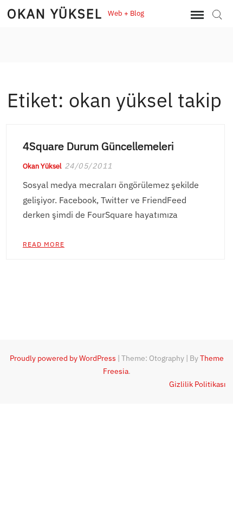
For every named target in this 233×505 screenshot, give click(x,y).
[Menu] (196, 15)
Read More (43, 244)
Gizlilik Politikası (197, 384)
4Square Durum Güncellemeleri (98, 146)
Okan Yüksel (54, 13)
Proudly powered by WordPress (63, 358)
